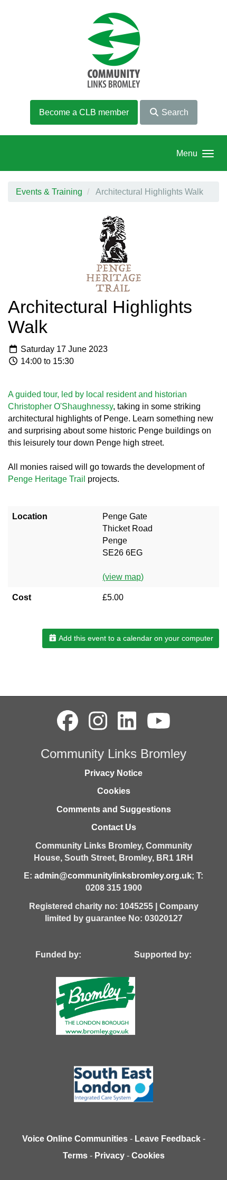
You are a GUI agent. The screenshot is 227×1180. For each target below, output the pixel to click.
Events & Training (49, 191)
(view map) (123, 576)
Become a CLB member (84, 112)
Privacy (109, 1155)
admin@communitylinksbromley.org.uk (113, 875)
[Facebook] (67, 721)
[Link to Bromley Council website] (111, 1005)
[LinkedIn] (127, 721)
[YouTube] (159, 721)
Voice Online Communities (75, 1138)
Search (173, 112)
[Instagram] (98, 721)
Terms (75, 1155)
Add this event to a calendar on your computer (135, 638)
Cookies (113, 790)
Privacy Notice (113, 773)
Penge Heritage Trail (47, 479)
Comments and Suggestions (113, 809)
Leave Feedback (168, 1138)
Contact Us (113, 827)
